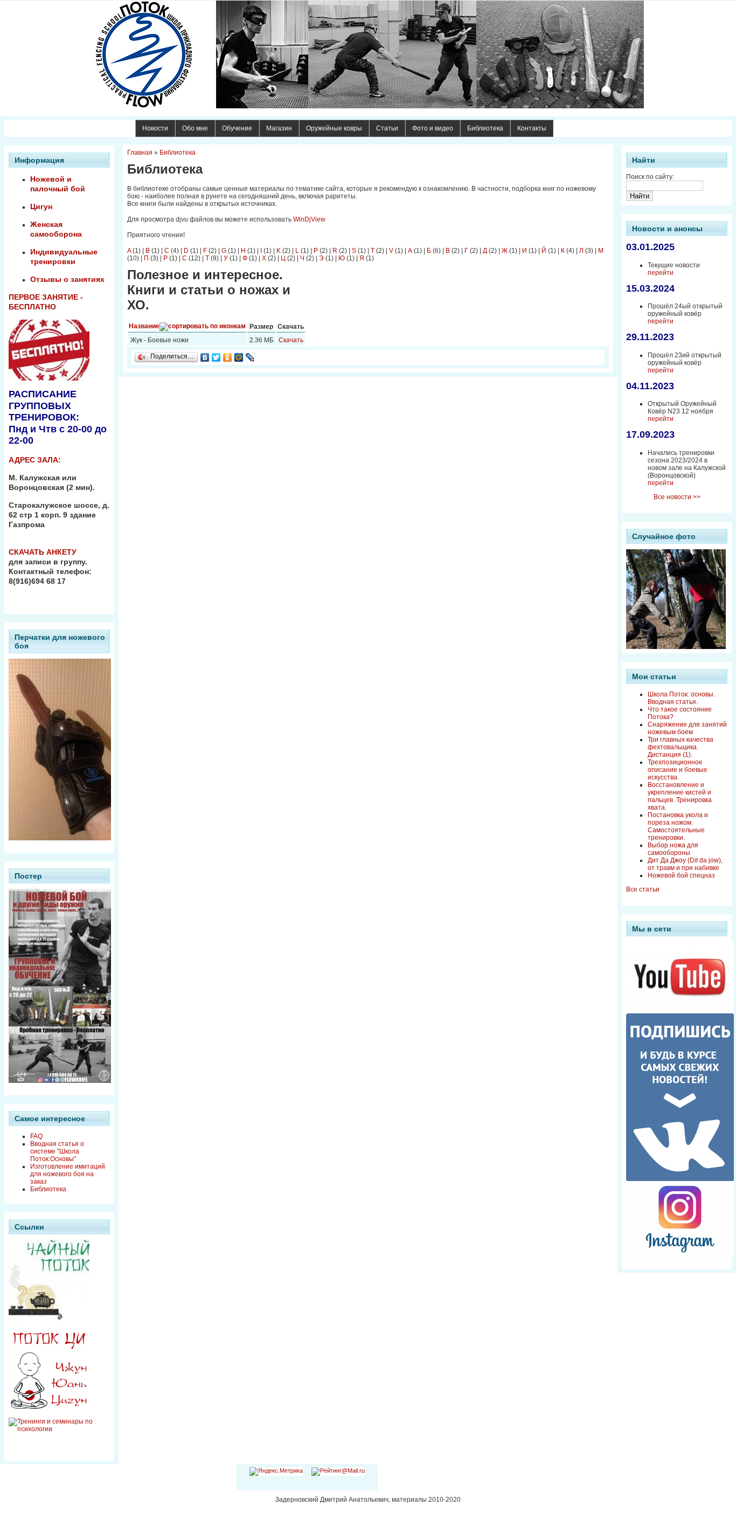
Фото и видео (432, 128)
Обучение (237, 128)
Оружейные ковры (334, 128)
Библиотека (485, 128)
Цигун (41, 206)
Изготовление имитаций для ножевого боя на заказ (67, 1174)
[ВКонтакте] (205, 357)
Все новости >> (677, 497)
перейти (660, 273)
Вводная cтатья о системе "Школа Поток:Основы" (57, 1151)
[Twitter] (216, 357)
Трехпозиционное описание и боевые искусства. (677, 769)
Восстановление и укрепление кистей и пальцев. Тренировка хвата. (680, 796)
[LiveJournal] (250, 357)
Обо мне (195, 128)
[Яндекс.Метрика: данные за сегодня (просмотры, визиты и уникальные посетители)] (276, 1471)
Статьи (387, 128)
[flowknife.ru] (368, 54)
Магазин (279, 128)
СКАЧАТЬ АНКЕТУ (43, 552)
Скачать (291, 340)
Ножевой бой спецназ (681, 875)
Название (144, 326)
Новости (155, 128)
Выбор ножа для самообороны (673, 849)
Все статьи (642, 889)
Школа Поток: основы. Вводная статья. (681, 698)
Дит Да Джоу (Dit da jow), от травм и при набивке (685, 864)
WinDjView (309, 219)
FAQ (36, 1136)
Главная (139, 152)
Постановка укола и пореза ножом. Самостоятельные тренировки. (678, 826)
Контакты (531, 128)
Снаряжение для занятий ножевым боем (687, 728)
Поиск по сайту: (650, 177)
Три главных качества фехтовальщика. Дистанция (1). (680, 747)
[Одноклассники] (227, 357)
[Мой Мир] (239, 357)
